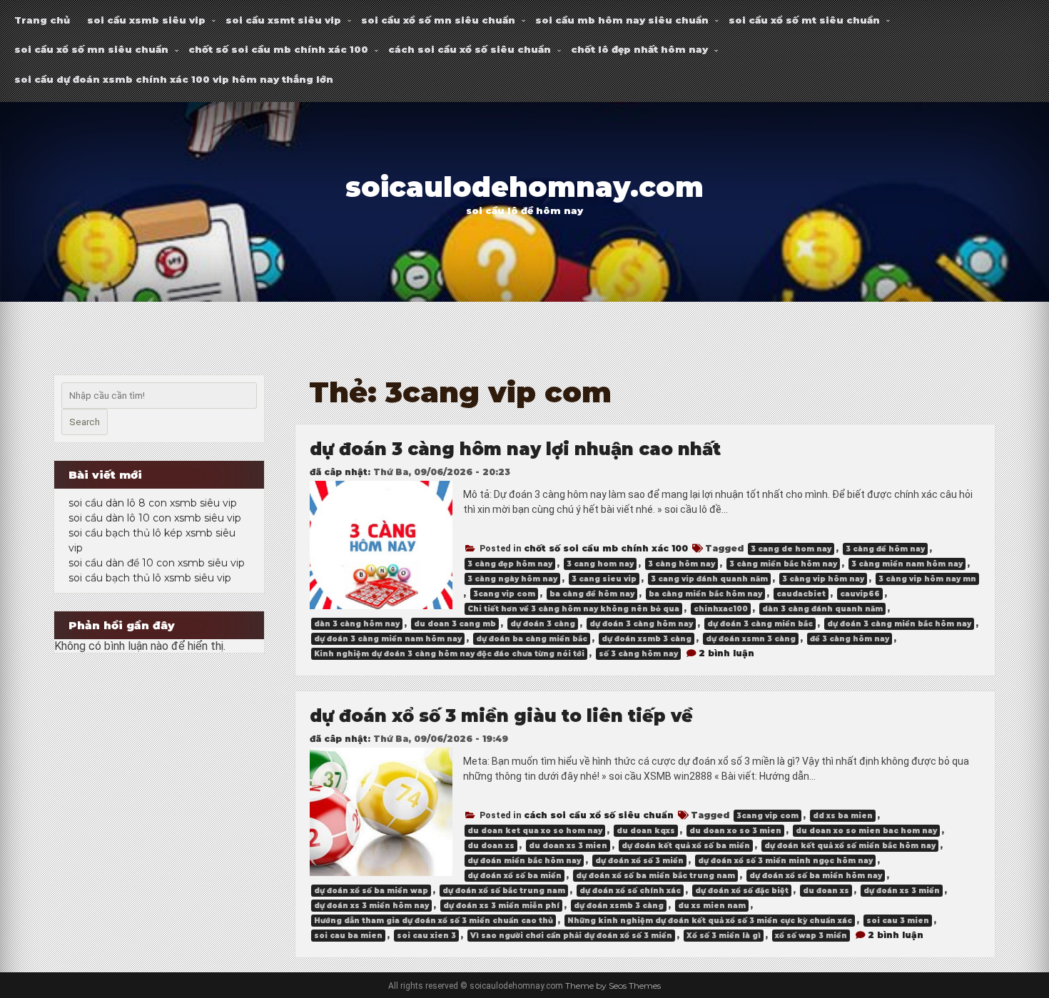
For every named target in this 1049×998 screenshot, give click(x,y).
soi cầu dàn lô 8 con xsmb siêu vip (153, 503)
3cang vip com (504, 594)
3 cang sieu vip (604, 579)
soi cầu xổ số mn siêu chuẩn (438, 20)
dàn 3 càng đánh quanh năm (822, 608)
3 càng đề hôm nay (885, 549)
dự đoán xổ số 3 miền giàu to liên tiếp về (501, 716)
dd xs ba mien (843, 815)
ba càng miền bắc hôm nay (705, 594)
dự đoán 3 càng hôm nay (641, 623)
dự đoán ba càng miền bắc (531, 638)
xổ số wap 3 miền (811, 935)
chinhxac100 (721, 608)
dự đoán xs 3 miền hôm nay (371, 905)
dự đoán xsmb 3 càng (646, 638)
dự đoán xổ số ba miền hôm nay (815, 875)
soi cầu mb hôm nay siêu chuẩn (622, 20)
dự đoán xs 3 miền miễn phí (501, 905)
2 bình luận (726, 653)
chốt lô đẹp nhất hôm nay (639, 49)
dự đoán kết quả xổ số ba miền (686, 845)
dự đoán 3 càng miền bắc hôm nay (899, 623)
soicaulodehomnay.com (524, 187)
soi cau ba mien (348, 935)
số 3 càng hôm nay (638, 653)
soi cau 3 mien (897, 920)
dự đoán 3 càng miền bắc (760, 623)
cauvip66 (860, 594)
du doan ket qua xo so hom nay (534, 830)
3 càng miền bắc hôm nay (783, 564)
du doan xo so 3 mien (735, 830)
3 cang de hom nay (791, 549)
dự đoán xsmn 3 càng (751, 638)
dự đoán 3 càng (542, 623)
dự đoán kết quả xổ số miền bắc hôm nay (850, 845)
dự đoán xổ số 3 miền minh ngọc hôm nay (785, 860)
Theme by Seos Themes (613, 985)
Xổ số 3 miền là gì (723, 935)
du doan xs (491, 845)
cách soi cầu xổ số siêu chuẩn (469, 49)
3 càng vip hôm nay (823, 579)
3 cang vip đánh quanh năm (709, 579)
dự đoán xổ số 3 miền (639, 860)
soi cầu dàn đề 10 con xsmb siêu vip (157, 562)
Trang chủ (42, 20)
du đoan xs (826, 890)
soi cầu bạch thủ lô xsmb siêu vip (150, 577)
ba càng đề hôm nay (591, 594)
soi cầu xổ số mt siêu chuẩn (804, 20)
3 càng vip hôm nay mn (927, 579)
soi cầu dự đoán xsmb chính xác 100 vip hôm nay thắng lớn (173, 79)
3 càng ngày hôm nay (512, 579)
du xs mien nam (712, 905)
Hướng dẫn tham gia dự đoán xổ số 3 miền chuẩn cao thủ (433, 920)
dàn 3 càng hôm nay (357, 623)
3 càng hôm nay (681, 564)
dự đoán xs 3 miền (901, 890)
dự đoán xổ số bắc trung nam (503, 890)
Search (84, 422)
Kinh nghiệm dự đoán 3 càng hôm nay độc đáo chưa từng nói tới (449, 653)
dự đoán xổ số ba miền (514, 875)
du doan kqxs (646, 830)
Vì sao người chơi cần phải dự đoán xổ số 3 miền (571, 935)
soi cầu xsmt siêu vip (283, 20)
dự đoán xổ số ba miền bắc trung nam (655, 875)
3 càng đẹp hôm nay (509, 564)
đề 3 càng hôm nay (849, 638)
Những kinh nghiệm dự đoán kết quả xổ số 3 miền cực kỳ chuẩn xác (709, 920)
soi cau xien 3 (426, 935)
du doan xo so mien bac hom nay (866, 830)
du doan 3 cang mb (455, 623)
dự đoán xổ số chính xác (630, 890)
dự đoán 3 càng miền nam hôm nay (388, 638)
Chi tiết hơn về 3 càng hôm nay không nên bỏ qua (573, 608)
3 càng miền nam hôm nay (907, 564)
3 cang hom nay (600, 564)
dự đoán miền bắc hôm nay (524, 860)
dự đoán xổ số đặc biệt (742, 890)
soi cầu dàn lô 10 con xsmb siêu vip (155, 517)
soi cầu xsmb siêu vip (146, 20)
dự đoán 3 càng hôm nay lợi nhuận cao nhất (515, 449)
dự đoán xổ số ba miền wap (371, 890)
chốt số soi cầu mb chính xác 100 (278, 49)
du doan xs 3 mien (568, 845)
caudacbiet (801, 594)
